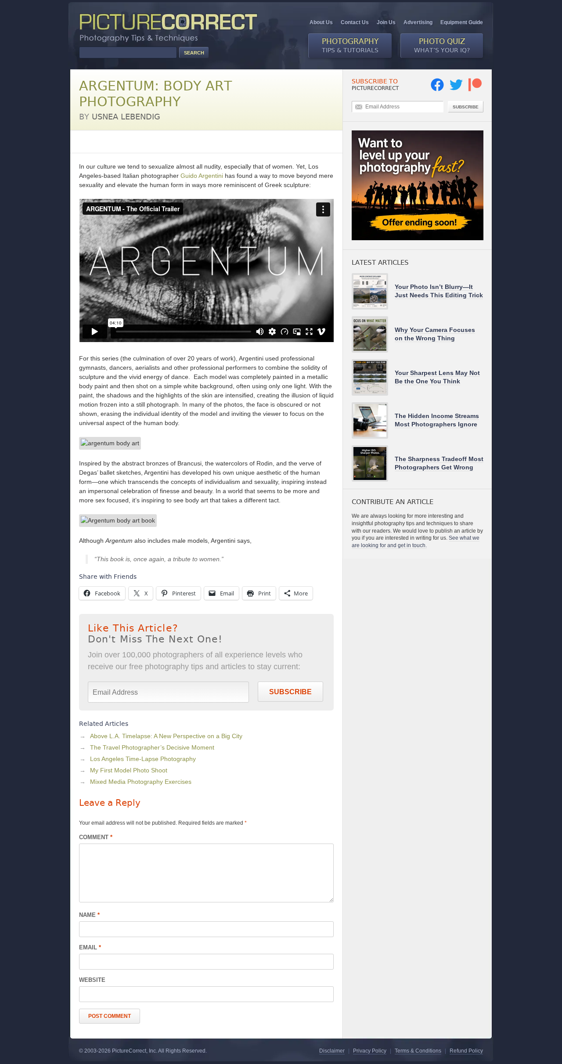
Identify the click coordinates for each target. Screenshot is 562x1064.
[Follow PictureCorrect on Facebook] (437, 90)
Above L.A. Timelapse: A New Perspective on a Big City (166, 735)
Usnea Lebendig (126, 116)
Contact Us (355, 22)
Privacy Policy (369, 1051)
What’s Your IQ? (442, 45)
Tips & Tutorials (350, 45)
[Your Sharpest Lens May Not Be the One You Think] (373, 377)
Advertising (417, 22)
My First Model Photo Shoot (128, 770)
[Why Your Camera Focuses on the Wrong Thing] (373, 334)
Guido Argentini (201, 175)
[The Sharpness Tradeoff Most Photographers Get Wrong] (373, 463)
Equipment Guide (461, 22)
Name (89, 915)
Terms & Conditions (418, 1051)
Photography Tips (103, 141)
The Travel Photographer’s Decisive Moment (152, 747)
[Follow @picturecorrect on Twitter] (456, 90)
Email (90, 947)
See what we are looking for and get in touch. (415, 541)
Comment (95, 837)
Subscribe (290, 692)
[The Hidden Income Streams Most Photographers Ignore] (373, 420)
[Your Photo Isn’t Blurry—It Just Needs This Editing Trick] (373, 291)
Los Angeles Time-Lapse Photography (143, 758)
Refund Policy (466, 1051)
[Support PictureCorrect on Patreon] (475, 90)
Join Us (386, 22)
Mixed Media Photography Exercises (140, 781)
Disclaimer (332, 1051)
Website (92, 980)
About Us (321, 22)
